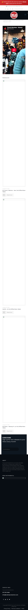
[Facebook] (3, 599)
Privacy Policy (7, 608)
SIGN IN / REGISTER (18, 9)
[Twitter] (5, 599)
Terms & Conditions (15, 608)
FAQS (22, 608)
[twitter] (9, 599)
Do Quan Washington (16, 20)
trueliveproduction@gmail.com (14, 6)
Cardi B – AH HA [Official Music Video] (11, 309)
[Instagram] (7, 599)
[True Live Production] (14, 15)
